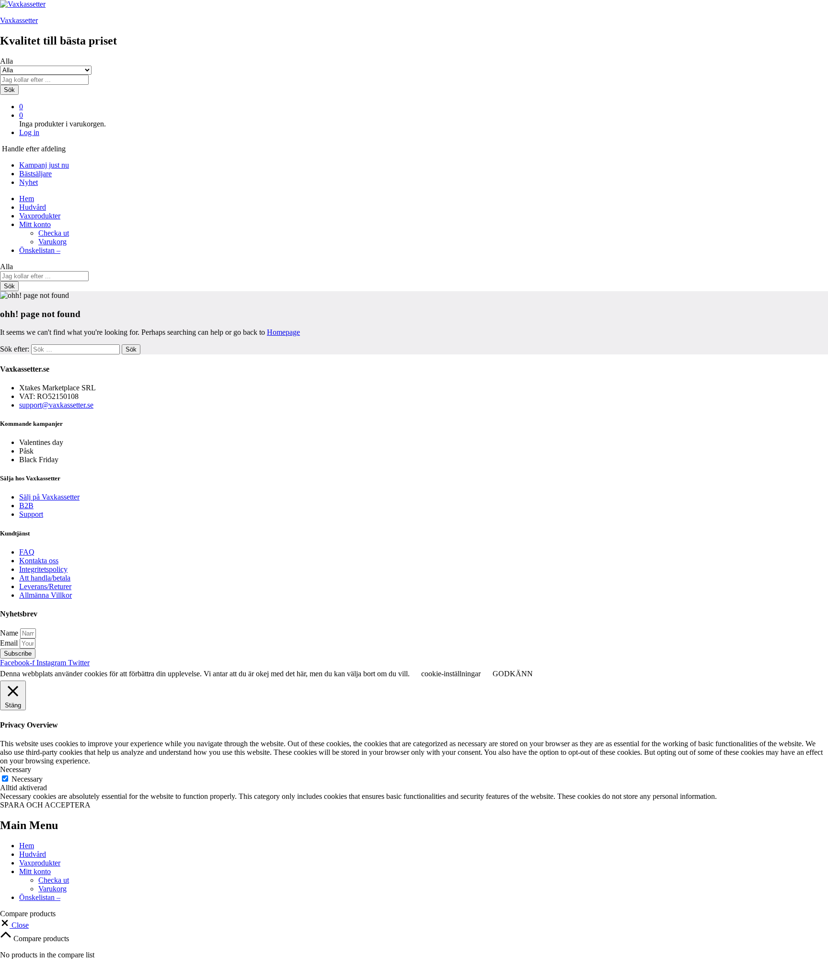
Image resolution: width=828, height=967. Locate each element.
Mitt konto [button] (35, 224)
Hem (26, 198)
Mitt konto (35, 871)
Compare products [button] (40, 938)
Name (10, 633)
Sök (9, 89)
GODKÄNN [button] (513, 674)
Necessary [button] (15, 769)
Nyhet (28, 182)
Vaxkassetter (19, 20)
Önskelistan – (39, 250)
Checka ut (53, 233)
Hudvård (32, 207)
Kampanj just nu (44, 165)
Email (10, 643)
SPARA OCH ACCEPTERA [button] (45, 805)
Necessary (27, 779)
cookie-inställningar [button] (451, 674)
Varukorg (52, 242)
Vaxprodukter (39, 216)
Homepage (283, 332)
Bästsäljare (35, 174)
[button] (14, 925)
